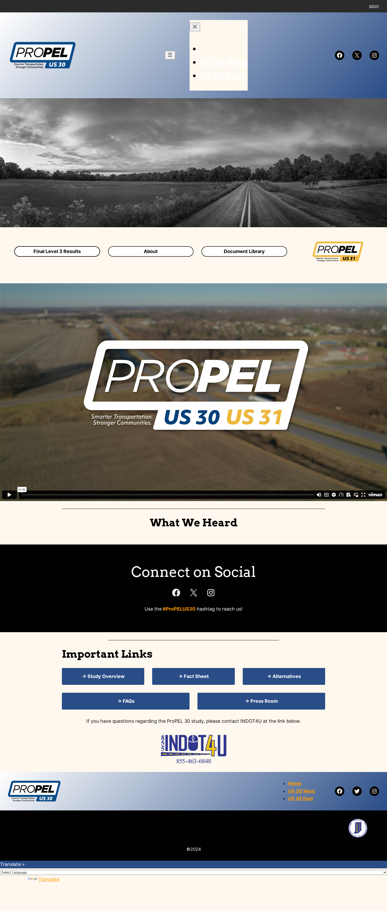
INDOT (374, 6)
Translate (48, 879)
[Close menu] (195, 27)
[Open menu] (170, 55)
